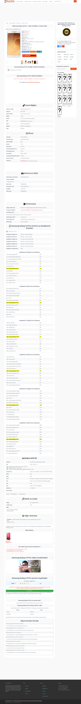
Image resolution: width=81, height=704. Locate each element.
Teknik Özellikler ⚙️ (25, 51)
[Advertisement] (40, 12)
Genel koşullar (28, 691)
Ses (33, 78)
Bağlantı (30, 78)
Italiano (30, 700)
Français (24, 700)
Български (40, 700)
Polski (37, 700)
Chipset (43, 691)
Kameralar (21, 78)
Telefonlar (19, 1)
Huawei (59, 57)
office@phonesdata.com (65, 689)
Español (18, 700)
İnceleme (45, 1)
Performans (26, 78)
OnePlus (60, 59)
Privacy (26, 693)
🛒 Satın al (27, 56)
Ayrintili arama (45, 696)
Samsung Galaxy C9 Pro (26, 109)
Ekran (18, 78)
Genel (15, 78)
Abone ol (73, 68)
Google (71, 57)
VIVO (71, 59)
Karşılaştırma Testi (42, 78)
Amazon (23, 121)
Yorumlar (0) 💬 (33, 51)
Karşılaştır (27, 1)
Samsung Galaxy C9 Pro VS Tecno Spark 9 (14, 550)
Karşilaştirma (44, 688)
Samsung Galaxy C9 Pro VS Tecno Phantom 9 (15, 551)
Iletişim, (26, 688)
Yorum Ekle (29, 590)
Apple (59, 54)
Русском (27, 700)
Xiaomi (71, 54)
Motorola (66, 57)
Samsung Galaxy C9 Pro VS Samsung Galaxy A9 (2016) (17, 549)
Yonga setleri (37, 1)
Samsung (26, 32)
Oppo (59, 61)
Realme (65, 59)
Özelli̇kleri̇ (44, 686)
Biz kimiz (26, 686)
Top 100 (43, 693)
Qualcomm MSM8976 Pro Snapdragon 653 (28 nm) (32, 210)
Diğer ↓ (51, 1)
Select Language (8, 700)
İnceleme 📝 (39, 51)
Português (34, 700)
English (15, 700)
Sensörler (36, 78)
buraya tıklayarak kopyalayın (33, 82)
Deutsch (21, 700)
